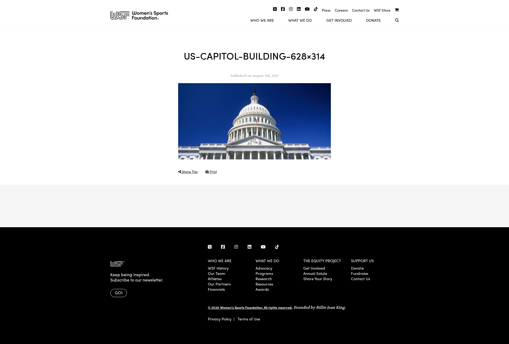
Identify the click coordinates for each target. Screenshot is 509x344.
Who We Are (262, 20)
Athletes (215, 278)
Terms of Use (249, 318)
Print (213, 171)
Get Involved (339, 20)
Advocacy (264, 268)
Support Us (362, 260)
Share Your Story (317, 278)
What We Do (300, 20)
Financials (216, 289)
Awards (262, 289)
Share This (189, 171)
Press (326, 10)
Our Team (216, 273)
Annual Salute (315, 273)
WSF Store (382, 10)
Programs (264, 273)
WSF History (218, 268)
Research (264, 278)
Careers (341, 10)
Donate (373, 20)
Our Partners (219, 284)
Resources (264, 284)
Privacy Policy (219, 318)
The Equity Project (322, 260)
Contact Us (361, 10)
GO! (118, 292)
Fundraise (359, 273)
